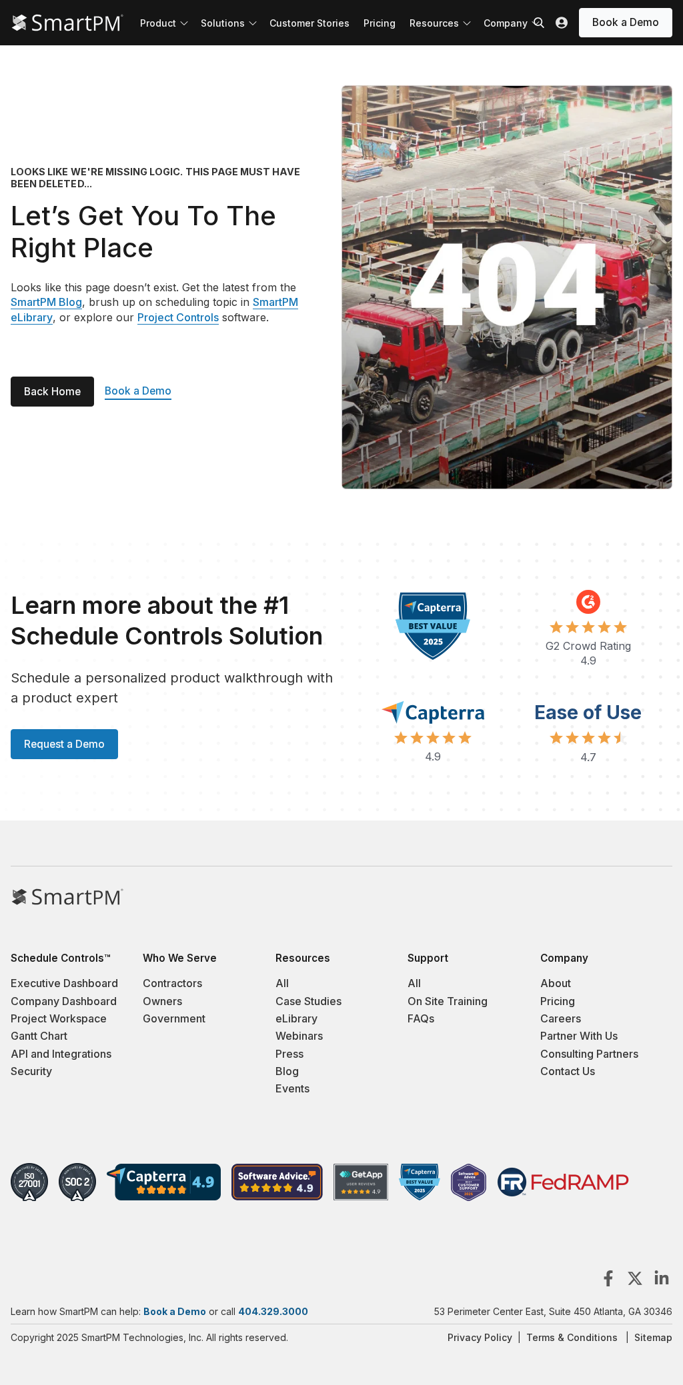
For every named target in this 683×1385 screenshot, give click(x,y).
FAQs (421, 1018)
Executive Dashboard (64, 983)
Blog (287, 1071)
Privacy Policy (480, 1337)
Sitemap (653, 1337)
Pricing (380, 23)
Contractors (172, 983)
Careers (560, 1018)
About (555, 983)
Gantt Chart (39, 1035)
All (282, 983)
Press (289, 1053)
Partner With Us (579, 1035)
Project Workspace (59, 1018)
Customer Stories (309, 23)
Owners (162, 1001)
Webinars (299, 1035)
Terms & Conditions (572, 1337)
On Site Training (448, 1001)
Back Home (52, 391)
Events (292, 1088)
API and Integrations (61, 1053)
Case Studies (308, 1001)
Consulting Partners (589, 1053)
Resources (434, 23)
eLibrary (296, 1018)
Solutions (223, 23)
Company (506, 23)
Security (31, 1071)
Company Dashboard (64, 1001)
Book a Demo (625, 22)
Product (158, 23)
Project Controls (178, 317)
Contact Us (567, 1071)
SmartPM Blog (46, 302)
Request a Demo (64, 744)
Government (174, 1018)
